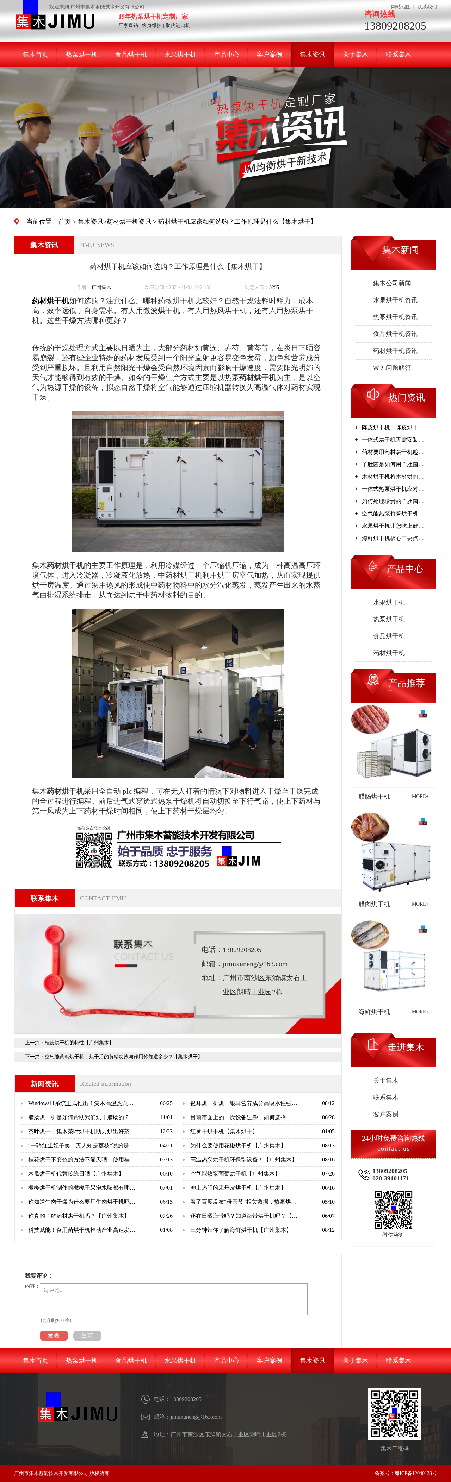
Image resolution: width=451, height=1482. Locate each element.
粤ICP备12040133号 (416, 1473)
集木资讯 (312, 54)
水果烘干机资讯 (395, 300)
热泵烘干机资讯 (395, 317)
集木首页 (35, 54)
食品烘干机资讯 (395, 333)
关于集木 (355, 54)
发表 (54, 1335)
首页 (64, 221)
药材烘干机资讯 (129, 221)
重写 (87, 1335)
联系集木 (398, 54)
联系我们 (427, 7)
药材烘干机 (389, 653)
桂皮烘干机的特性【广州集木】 (79, 1042)
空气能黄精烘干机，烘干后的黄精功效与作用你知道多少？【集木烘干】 (124, 1056)
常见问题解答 (392, 367)
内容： (32, 1286)
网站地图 (401, 7)
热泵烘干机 (82, 54)
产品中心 (226, 54)
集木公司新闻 (392, 283)
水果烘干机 (180, 54)
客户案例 (269, 54)
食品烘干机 (131, 54)
